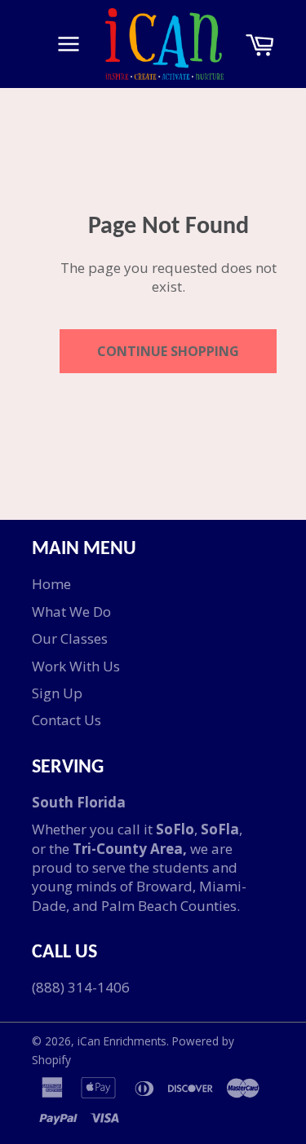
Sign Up (57, 693)
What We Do (71, 611)
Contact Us (66, 720)
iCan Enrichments (122, 1041)
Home (51, 583)
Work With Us (76, 666)
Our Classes (70, 638)
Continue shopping (168, 351)
